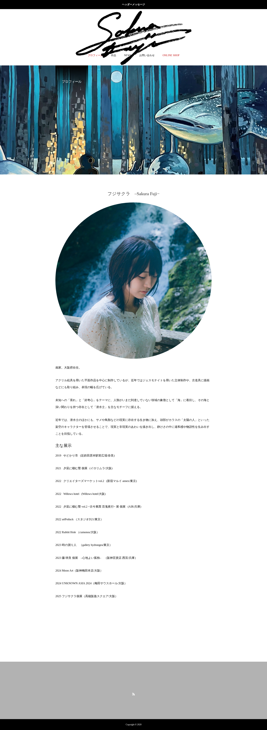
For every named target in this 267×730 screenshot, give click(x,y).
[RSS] (133, 694)
